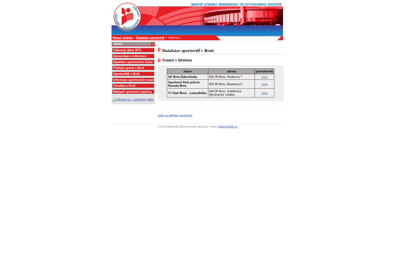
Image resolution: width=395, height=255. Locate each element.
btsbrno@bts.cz (228, 126)
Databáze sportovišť (150, 37)
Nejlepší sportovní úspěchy (132, 91)
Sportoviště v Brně (126, 74)
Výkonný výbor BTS (127, 50)
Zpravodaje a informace (130, 56)
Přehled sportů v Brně (128, 68)
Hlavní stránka (122, 37)
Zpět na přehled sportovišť (175, 115)
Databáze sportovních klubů (133, 62)
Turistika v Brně (124, 85)
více (264, 77)
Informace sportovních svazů (133, 79)
